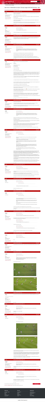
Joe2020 (6, 180)
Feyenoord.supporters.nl (32, 392)
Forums (12, 3)
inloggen (36, 3)
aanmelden (38, 3)
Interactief (15, 3)
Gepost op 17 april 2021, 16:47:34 (17, 11)
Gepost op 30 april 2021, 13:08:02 (17, 359)
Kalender (6, 394)
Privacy (18, 393)
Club (17, 3)
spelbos (6, 294)
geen (10, 17)
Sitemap (31, 394)
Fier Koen (6, 27)
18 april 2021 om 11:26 (21, 167)
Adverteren (18, 394)
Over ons (18, 390)
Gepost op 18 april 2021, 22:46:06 (17, 178)
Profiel (20, 3)
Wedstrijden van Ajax (15, 7)
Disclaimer (18, 392)
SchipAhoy (6, 361)
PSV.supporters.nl (32, 393)
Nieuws (10, 3)
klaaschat (6, 244)
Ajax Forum (7, 7)
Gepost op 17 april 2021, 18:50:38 (17, 25)
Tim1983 (6, 37)
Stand (5, 393)
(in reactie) (22, 25)
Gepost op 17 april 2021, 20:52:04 (17, 44)
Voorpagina (6, 3)
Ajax (6, 28)
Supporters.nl (32, 390)
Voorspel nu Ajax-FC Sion (8, 18)
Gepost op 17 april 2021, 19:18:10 (17, 35)
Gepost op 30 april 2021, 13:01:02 (17, 314)
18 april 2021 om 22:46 (21, 236)
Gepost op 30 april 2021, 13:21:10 (17, 369)
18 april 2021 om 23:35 (21, 214)
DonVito (6, 46)
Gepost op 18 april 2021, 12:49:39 (17, 164)
